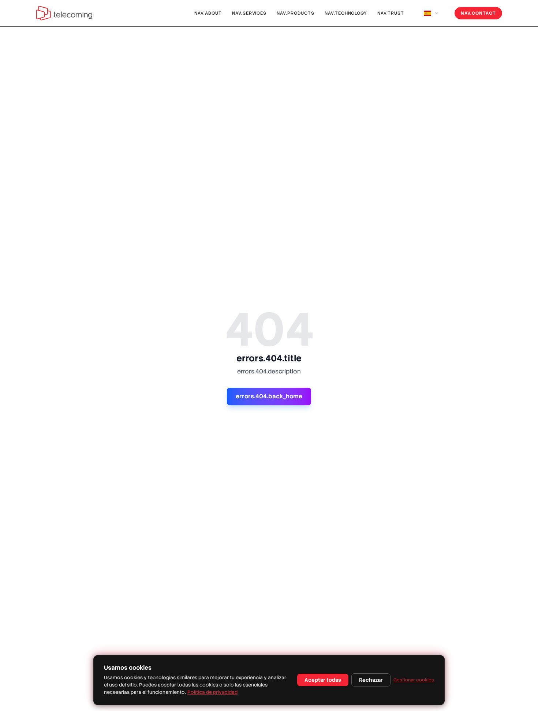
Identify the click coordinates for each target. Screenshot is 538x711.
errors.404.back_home (269, 396)
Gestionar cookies (413, 680)
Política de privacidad (212, 692)
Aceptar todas (323, 680)
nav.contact (478, 13)
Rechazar (371, 680)
